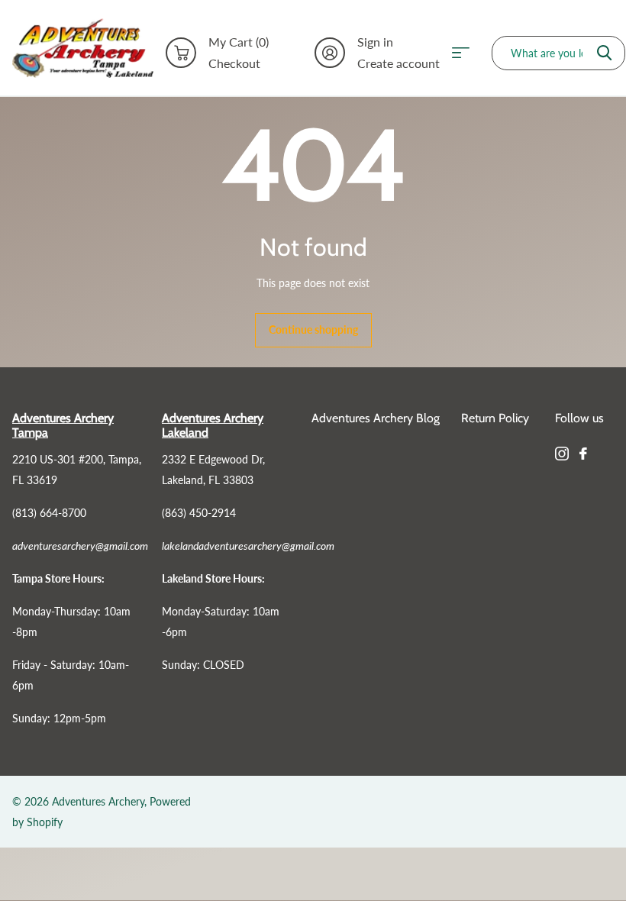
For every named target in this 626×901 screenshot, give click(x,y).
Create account (398, 63)
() (238, 42)
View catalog (465, 53)
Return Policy (495, 418)
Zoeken (604, 53)
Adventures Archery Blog (375, 418)
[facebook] (583, 453)
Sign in (375, 42)
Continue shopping (313, 329)
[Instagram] (562, 453)
